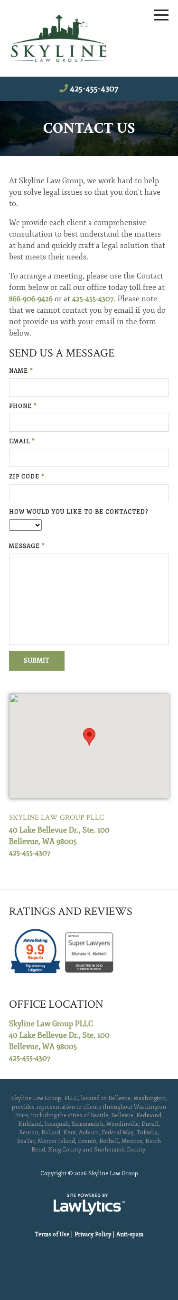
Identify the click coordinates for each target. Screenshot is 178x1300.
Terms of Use (52, 1234)
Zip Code (27, 476)
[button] (89, 737)
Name (21, 371)
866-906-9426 (31, 299)
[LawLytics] (89, 1204)
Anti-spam (129, 1234)
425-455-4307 (94, 88)
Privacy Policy (93, 1234)
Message (27, 546)
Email (22, 441)
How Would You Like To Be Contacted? (78, 512)
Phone (23, 406)
